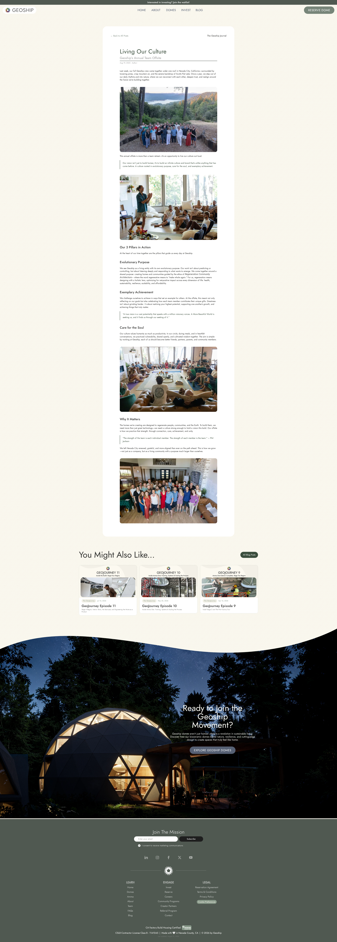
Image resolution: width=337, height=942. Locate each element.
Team (130, 906)
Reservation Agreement (206, 887)
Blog (130, 915)
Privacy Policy (207, 896)
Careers (168, 896)
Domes (130, 892)
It (144, 304)
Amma (130, 896)
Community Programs (168, 901)
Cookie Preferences (206, 901)
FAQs (130, 910)
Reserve (168, 892)
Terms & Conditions (206, 892)
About (130, 901)
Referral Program (168, 910)
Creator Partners (168, 906)
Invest (168, 887)
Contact (168, 915)
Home (130, 887)
